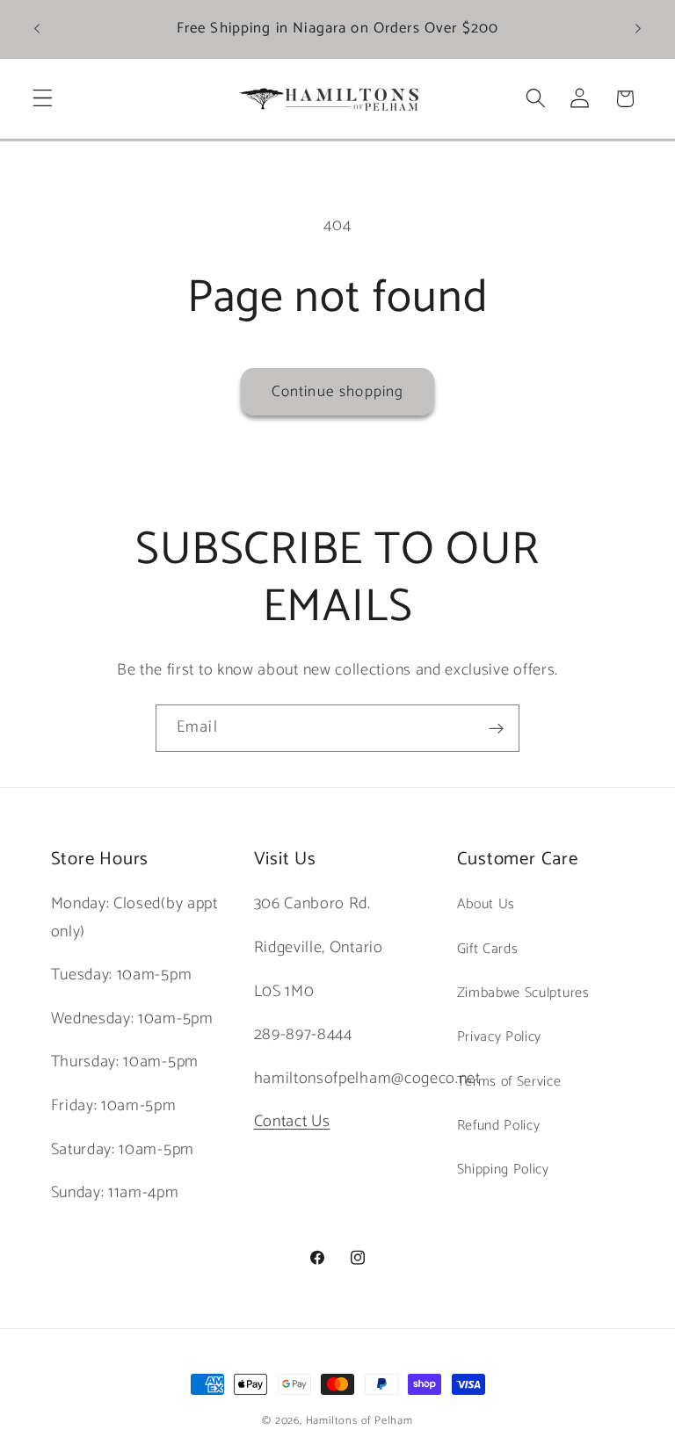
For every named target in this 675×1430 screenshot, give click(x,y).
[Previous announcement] (37, 29)
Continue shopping (338, 391)
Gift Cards (488, 949)
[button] (42, 98)
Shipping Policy (503, 1169)
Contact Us (292, 1122)
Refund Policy (499, 1126)
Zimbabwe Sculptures (523, 993)
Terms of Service (509, 1082)
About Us (486, 904)
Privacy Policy (499, 1037)
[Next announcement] (638, 29)
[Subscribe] (496, 728)
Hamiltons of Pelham (359, 1421)
